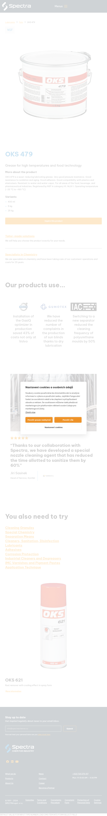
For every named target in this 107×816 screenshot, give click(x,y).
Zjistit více (30, 412)
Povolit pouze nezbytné (39, 420)
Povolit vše (68, 420)
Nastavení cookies (54, 427)
